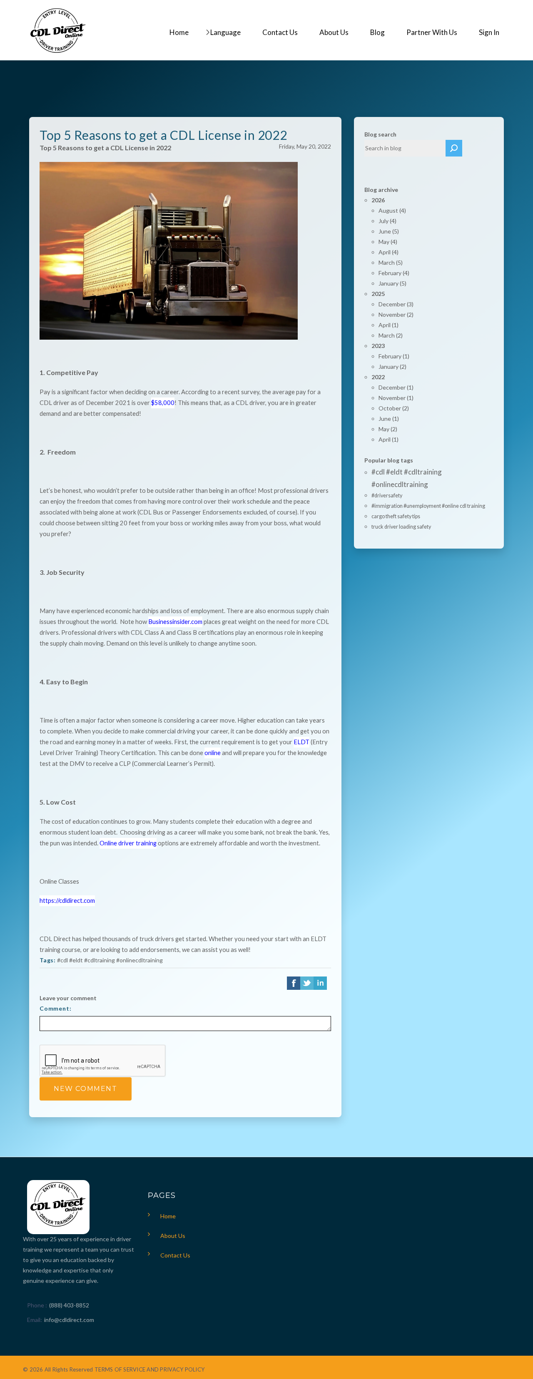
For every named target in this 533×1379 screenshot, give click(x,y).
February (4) (394, 272)
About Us (172, 1235)
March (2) (391, 335)
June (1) (389, 418)
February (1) (394, 356)
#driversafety (386, 495)
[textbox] (405, 148)
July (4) (387, 220)
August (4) (392, 210)
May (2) (388, 428)
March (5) (391, 262)
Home (168, 1216)
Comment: (56, 1008)
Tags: (48, 960)
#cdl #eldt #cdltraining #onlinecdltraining (110, 960)
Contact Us (175, 1255)
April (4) (389, 252)
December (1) (396, 387)
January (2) (392, 366)
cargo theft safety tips (395, 516)
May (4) (388, 241)
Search (454, 148)
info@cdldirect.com (69, 1319)
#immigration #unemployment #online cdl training (428, 506)
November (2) (396, 314)
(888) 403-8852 (69, 1305)
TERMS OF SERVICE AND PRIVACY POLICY (149, 1369)
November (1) (396, 397)
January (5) (392, 283)
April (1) (389, 324)
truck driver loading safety (401, 527)
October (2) (394, 408)
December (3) (396, 304)
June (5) (389, 231)
